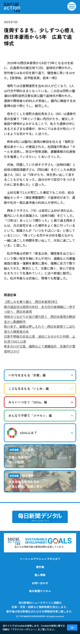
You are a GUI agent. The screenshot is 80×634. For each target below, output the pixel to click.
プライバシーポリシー (23, 629)
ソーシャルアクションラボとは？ (40, 559)
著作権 (40, 567)
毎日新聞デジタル (40, 591)
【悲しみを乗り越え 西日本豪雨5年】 (31, 301)
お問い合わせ (40, 583)
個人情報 (40, 575)
